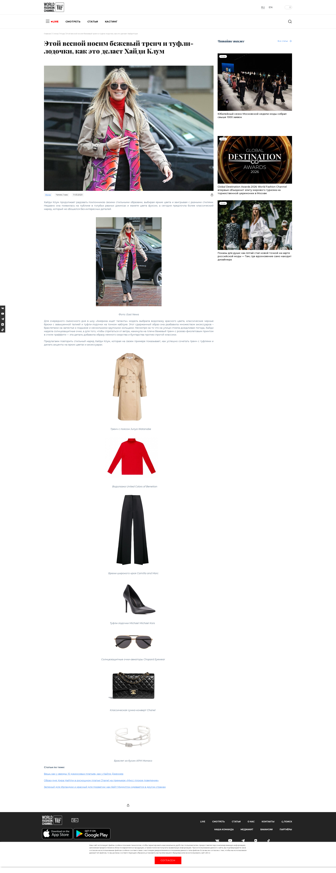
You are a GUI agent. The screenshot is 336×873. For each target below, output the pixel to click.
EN (270, 7)
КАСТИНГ (111, 21)
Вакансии (266, 829)
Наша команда (224, 829)
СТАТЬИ (92, 21)
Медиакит (247, 829)
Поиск (288, 821)
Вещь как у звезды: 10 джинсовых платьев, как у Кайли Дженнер (83, 773)
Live (202, 821)
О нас (251, 821)
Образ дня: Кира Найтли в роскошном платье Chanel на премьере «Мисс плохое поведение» (101, 780)
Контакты (268, 821)
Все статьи (283, 41)
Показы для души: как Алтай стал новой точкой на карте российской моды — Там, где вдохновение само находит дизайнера (255, 256)
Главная (47, 34)
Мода (62, 34)
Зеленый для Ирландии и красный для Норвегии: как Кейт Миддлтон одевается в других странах (105, 787)
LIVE (55, 21)
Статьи (55, 34)
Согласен (168, 860)
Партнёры (286, 829)
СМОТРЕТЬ (72, 21)
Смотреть (218, 821)
